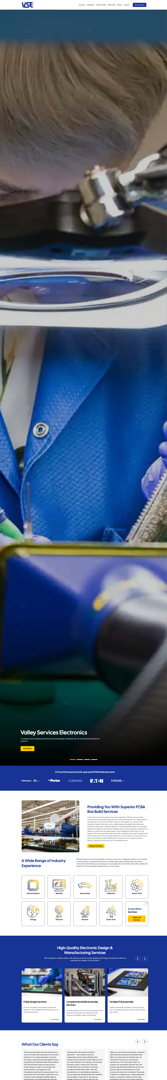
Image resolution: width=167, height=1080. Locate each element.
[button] (73, 759)
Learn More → (55, 1019)
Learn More (27, 749)
